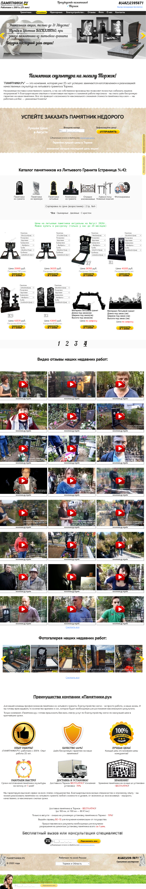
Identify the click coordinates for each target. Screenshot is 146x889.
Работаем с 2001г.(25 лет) (15, 7)
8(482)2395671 (131, 3)
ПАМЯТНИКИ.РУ (14, 3)
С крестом (86, 213)
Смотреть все (72, 627)
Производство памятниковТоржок (72, 4)
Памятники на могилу (12, 5)
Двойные (74, 213)
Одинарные (62, 213)
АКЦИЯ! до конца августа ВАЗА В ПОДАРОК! (36, 882)
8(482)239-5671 (128, 858)
